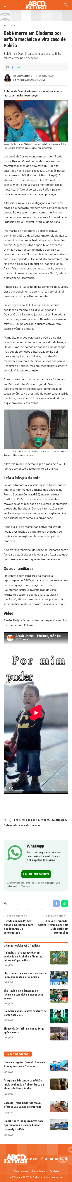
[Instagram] (61, 1158)
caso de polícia (30, 819)
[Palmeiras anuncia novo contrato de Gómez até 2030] (59, 1016)
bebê (17, 819)
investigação (58, 819)
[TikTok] (66, 1158)
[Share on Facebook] (12, 67)
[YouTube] (51, 1158)
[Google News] (56, 1158)
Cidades (13, 25)
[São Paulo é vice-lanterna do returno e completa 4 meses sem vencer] (59, 996)
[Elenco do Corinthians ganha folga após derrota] (59, 1033)
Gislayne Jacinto (24, 75)
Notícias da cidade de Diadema (22, 825)
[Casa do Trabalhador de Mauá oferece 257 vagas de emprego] (59, 1106)
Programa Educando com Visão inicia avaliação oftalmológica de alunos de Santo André (24, 1084)
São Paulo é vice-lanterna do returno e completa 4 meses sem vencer (23, 994)
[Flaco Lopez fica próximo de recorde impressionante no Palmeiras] (59, 978)
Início (6, 25)
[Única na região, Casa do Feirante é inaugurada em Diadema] (59, 1065)
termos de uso (53, 883)
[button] (7, 5)
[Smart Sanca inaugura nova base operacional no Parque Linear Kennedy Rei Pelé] (59, 1124)
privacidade (12, 886)
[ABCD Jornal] (36, 5)
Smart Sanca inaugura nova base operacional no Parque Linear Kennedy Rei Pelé (24, 1125)
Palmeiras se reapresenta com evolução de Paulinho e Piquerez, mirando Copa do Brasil (23, 956)
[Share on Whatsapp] (18, 67)
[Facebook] (42, 1158)
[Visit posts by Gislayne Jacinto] (7, 78)
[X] (46, 1158)
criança (44, 819)
